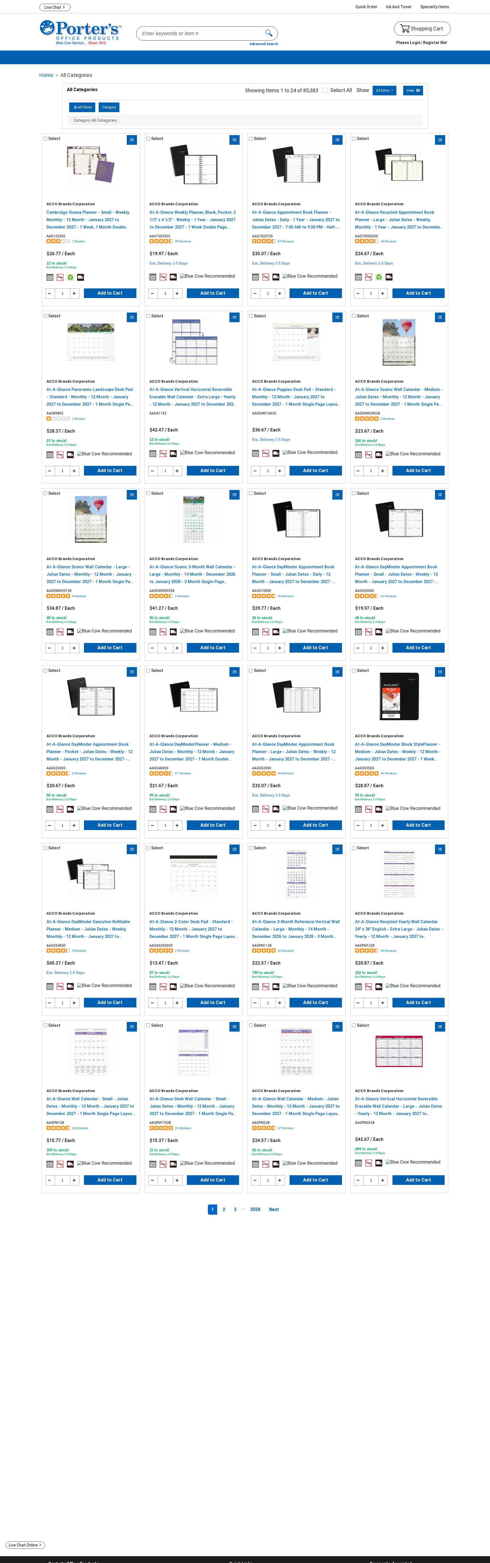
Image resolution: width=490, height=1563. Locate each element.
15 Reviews (286, 950)
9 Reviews (79, 950)
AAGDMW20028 (367, 413)
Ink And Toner (399, 7)
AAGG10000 (261, 591)
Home (46, 75)
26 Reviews (286, 596)
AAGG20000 (364, 591)
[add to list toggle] (132, 140)
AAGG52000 (261, 768)
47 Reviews (183, 773)
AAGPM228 (261, 1123)
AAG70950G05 (366, 236)
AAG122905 (56, 236)
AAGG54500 (56, 946)
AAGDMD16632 (264, 413)
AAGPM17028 (160, 1123)
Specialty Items (434, 7)
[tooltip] (50, 277)
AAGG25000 (56, 768)
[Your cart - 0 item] (405, 28)
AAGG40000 (158, 768)
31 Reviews (183, 1128)
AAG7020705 (262, 236)
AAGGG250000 (161, 946)
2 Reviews (388, 418)
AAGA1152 (157, 413)
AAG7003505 (159, 236)
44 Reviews (389, 241)
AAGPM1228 (365, 946)
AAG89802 (55, 413)
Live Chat (53, 7)
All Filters (85, 107)
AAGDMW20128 (59, 591)
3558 (255, 1209)
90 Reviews (183, 241)
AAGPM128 (55, 1123)
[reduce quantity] (50, 293)
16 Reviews (389, 773)
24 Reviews (286, 241)
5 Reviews (79, 773)
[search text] (271, 33)
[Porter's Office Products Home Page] (81, 32)
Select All (341, 90)
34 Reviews (389, 950)
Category (109, 107)
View (411, 91)
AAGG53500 (364, 768)
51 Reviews (389, 596)
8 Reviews (79, 596)
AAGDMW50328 (161, 591)
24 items (383, 91)
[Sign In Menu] (421, 42)
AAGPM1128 (262, 946)
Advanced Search (264, 44)
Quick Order (366, 7)
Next (274, 1209)
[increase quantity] (74, 293)
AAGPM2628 (365, 1123)
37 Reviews (286, 1128)
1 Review (78, 241)
